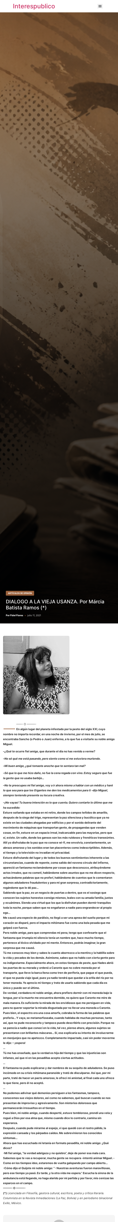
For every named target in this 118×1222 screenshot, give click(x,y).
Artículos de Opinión (20, 593)
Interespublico (34, 6)
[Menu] (100, 6)
